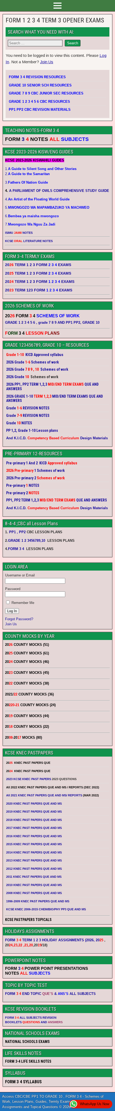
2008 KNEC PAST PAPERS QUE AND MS (34, 893)
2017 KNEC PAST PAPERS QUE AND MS (34, 827)
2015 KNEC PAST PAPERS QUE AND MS (34, 844)
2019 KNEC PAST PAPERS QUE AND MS (34, 811)
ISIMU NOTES (19, 232)
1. (40, 169)
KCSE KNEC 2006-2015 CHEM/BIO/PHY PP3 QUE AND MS (46, 909)
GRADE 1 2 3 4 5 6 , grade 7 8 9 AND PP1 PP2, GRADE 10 (52, 323)
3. (26, 182)
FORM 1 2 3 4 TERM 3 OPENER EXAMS (55, 20)
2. (27, 174)
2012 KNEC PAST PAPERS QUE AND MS (34, 868)
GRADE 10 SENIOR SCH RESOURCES (40, 85)
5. (47, 207)
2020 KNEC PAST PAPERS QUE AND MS (34, 803)
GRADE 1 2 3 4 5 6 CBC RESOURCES (39, 102)
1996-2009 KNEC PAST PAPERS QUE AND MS (37, 901)
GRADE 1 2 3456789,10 (26, 541)
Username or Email (20, 575)
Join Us (46, 62)
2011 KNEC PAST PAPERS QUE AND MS (34, 876)
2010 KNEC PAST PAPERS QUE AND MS (34, 885)
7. (30, 224)
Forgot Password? (19, 619)
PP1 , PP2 (17, 532)
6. (32, 216)
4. (37, 199)
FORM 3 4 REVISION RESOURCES (37, 77)
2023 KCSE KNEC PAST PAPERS (28, 779)
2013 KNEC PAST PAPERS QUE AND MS (34, 860)
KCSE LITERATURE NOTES (29, 241)
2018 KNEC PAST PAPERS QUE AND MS (34, 819)
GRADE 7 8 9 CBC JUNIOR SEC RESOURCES (46, 93)
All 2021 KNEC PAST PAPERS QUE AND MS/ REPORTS (44, 795)
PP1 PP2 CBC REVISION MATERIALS (40, 110)
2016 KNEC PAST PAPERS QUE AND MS (34, 836)
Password (12, 589)
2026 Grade (15, 377)
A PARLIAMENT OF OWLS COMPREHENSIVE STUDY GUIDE (58, 191)
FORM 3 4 (16, 549)
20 (99, 940)
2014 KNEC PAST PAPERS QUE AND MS (34, 852)
